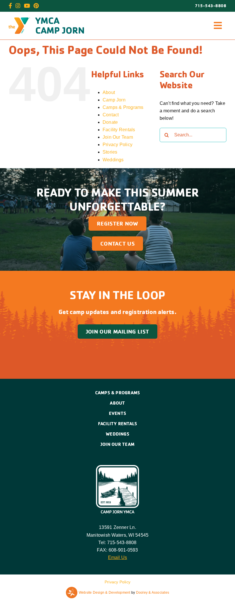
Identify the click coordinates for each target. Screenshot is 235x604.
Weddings (113, 159)
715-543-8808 (210, 5)
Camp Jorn (114, 99)
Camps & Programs (123, 107)
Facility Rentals (119, 129)
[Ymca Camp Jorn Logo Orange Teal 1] (46, 19)
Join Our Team (118, 137)
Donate (110, 122)
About (109, 92)
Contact (111, 114)
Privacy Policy (117, 144)
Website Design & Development (104, 593)
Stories (110, 152)
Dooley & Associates (152, 593)
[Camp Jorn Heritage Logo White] (117, 467)
